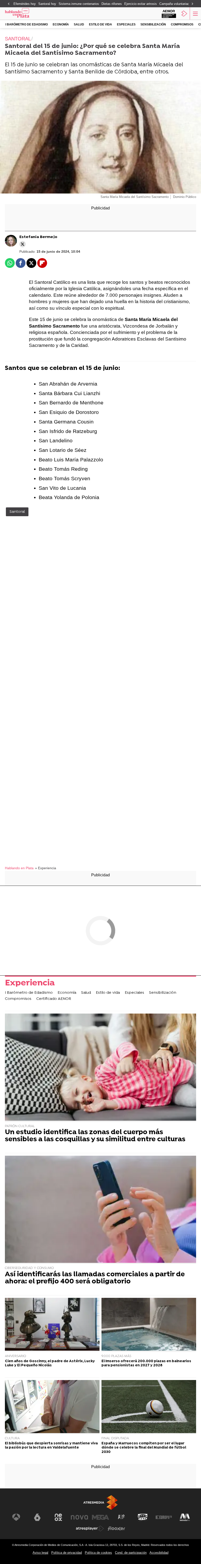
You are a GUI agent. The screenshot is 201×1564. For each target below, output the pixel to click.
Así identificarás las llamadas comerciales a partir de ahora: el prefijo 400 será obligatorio (95, 1278)
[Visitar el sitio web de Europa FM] (163, 1517)
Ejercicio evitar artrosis (140, 4)
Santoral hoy (47, 4)
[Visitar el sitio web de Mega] (100, 1517)
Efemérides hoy (24, 4)
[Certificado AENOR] (169, 13)
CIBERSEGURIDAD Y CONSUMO (29, 1268)
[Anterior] (8, 4)
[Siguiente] (192, 4)
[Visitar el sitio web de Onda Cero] (142, 1517)
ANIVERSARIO (15, 1356)
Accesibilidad (159, 1552)
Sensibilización (153, 24)
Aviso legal (40, 1552)
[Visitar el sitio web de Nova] (79, 1517)
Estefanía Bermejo (38, 237)
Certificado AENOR (53, 998)
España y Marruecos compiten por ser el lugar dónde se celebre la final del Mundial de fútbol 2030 (143, 1447)
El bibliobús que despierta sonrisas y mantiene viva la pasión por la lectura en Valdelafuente (51, 1445)
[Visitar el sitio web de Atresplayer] (90, 1528)
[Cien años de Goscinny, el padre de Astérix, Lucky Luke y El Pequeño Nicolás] (52, 1325)
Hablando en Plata (19, 868)
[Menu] (195, 13)
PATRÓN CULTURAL (20, 1126)
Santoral (17, 511)
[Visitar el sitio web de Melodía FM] (184, 1517)
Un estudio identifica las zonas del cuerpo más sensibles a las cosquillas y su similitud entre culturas (95, 1136)
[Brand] (25, 13)
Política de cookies (98, 1552)
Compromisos (182, 24)
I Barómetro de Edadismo (26, 24)
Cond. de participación (131, 1552)
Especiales (126, 24)
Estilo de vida (100, 24)
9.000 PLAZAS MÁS (116, 1356)
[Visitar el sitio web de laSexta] (37, 1517)
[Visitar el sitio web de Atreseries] (121, 1517)
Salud (79, 24)
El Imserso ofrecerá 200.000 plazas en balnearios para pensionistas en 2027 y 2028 (146, 1363)
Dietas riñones (111, 4)
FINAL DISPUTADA (115, 1438)
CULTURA (12, 1438)
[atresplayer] (184, 13)
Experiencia (30, 983)
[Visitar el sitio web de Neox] (58, 1517)
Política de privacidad (66, 1552)
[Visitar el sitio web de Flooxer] (116, 1528)
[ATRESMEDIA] (100, 1502)
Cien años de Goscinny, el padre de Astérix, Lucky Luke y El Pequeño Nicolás (50, 1363)
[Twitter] (22, 244)
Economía (61, 24)
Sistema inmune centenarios (79, 4)
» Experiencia (45, 868)
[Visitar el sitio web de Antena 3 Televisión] (16, 1517)
